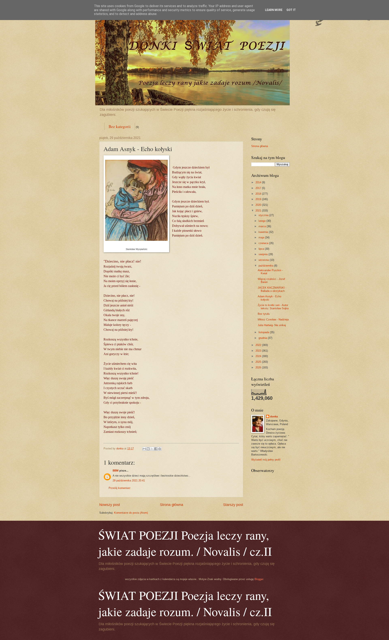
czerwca (264, 243)
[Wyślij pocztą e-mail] (144, 449)
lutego (262, 220)
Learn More (273, 10)
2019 (258, 199)
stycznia (264, 215)
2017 (258, 188)
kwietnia (264, 232)
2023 (258, 350)
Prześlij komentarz (119, 488)
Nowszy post (109, 505)
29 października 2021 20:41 (129, 480)
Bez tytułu (264, 313)
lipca (262, 248)
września (264, 259)
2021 (258, 210)
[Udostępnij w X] (152, 449)
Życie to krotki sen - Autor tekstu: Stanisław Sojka (273, 307)
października (266, 265)
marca (263, 226)
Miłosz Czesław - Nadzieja (273, 319)
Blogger (258, 579)
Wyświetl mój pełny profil (265, 459)
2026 (258, 367)
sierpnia (263, 254)
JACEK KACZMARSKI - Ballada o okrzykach (272, 289)
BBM (116, 470)
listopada (264, 332)
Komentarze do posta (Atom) (131, 512)
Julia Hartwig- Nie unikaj (272, 325)
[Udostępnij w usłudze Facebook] (156, 449)
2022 (258, 345)
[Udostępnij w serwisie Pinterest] (160, 449)
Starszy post (233, 505)
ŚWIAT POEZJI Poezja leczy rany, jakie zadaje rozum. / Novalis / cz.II (185, 543)
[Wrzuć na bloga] (148, 449)
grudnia (263, 337)
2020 (258, 204)
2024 (258, 356)
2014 (258, 182)
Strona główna (171, 505)
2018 (258, 193)
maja (262, 237)
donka (274, 416)
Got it (291, 10)
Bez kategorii (120, 126)
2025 (258, 361)
